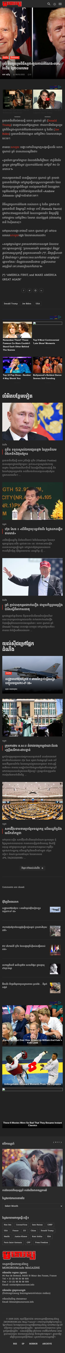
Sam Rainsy (37, 1225)
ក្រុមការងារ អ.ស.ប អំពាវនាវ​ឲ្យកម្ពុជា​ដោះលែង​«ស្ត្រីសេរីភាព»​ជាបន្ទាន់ (31, 748)
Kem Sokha (37, 1236)
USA (38, 303)
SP (23, 1343)
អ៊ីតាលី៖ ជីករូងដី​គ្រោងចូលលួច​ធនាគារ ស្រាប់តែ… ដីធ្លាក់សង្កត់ (24, 986)
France (15, 1230)
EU (24, 1230)
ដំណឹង (5, 57)
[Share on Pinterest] (35, 291)
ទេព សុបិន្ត (6, 74)
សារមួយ (15, 147)
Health (7, 1236)
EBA (49, 1236)
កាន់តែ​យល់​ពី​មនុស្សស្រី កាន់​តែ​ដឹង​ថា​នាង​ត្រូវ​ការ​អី (24, 1190)
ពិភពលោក (15, 57)
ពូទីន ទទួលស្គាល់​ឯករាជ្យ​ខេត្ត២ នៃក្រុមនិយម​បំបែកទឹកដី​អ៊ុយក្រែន (31, 452)
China (33, 1230)
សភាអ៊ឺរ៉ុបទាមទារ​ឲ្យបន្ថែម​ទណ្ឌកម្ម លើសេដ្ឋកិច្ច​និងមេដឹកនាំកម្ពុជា (33, 831)
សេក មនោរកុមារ (11, 689)
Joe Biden (26, 303)
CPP (28, 1242)
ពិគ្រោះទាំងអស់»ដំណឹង (30, 868)
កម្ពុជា (4, 524)
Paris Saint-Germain (13, 1242)
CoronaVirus (21, 1225)
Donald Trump (11, 303)
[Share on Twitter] (29, 291)
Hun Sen (7, 1225)
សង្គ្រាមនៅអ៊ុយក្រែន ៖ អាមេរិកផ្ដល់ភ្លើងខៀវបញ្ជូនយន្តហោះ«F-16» (30, 681)
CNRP (49, 1225)
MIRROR (33, 1343)
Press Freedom (41, 1242)
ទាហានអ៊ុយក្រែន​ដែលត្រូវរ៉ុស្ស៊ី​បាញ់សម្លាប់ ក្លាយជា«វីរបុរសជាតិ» (24, 929)
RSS (15, 1343)
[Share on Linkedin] (41, 291)
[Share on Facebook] (23, 291)
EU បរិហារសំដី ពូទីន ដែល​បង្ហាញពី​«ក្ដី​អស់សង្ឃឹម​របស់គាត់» (23, 948)
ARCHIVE (47, 1343)
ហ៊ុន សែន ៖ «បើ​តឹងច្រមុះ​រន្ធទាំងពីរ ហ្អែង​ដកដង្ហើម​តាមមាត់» (33, 531)
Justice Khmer (21, 1236)
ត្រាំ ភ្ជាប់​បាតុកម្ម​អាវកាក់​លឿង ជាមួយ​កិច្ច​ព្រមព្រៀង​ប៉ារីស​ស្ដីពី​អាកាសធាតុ (34, 607)
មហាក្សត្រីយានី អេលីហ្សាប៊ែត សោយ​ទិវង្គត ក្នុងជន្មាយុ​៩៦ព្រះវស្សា (23, 967)
